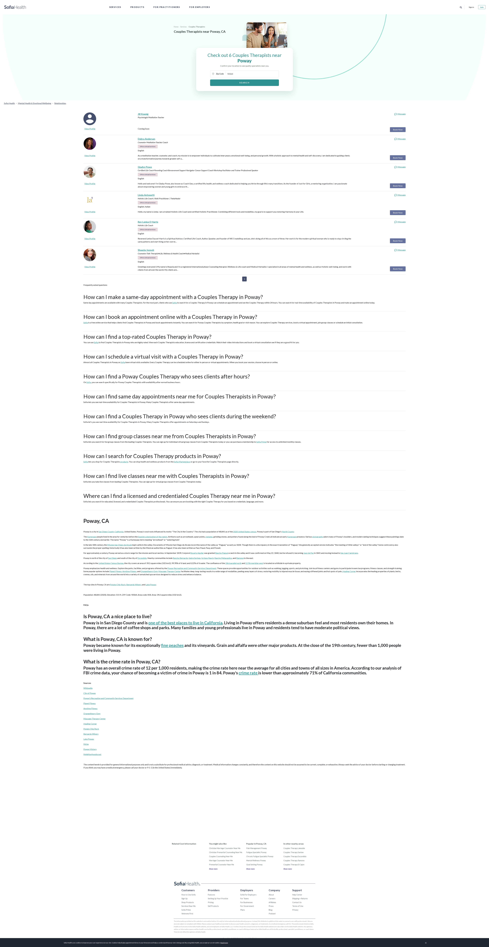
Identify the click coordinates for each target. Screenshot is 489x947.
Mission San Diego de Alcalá (119, 545)
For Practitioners (166, 7)
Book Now (398, 129)
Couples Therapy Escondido (294, 856)
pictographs (317, 536)
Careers (272, 898)
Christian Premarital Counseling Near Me (225, 852)
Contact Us (297, 902)
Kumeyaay (91, 536)
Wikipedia (87, 688)
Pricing (211, 902)
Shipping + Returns (300, 898)
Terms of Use (297, 906)
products (124, 461)
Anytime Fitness (129, 571)
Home (176, 27)
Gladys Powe (145, 167)
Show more (213, 869)
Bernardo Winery (133, 584)
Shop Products (187, 902)
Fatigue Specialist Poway (256, 852)
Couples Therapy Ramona (293, 860)
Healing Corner (349, 571)
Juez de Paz (309, 553)
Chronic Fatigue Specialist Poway (259, 856)
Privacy (295, 910)
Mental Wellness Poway (256, 860)
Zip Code (220, 74)
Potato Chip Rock (118, 584)
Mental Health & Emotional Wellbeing (34, 103)
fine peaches (172, 645)
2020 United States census (244, 531)
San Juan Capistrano (349, 553)
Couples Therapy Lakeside (294, 848)
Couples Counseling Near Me (221, 856)
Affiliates (272, 902)
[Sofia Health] (15, 7)
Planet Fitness (115, 571)
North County (288, 531)
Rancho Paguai (221, 553)
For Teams (244, 898)
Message (401, 114)
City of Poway (89, 693)
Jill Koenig (143, 114)
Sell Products (213, 906)
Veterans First (187, 913)
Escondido (142, 558)
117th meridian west (254, 563)
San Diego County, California (111, 531)
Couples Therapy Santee (293, 852)
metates (209, 536)
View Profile (89, 128)
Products (137, 7)
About (271, 895)
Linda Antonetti (146, 195)
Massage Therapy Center (169, 571)
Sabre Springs (195, 558)
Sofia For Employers (248, 895)
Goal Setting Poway (254, 864)
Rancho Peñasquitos (223, 558)
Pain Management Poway (256, 848)
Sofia (174, 302)
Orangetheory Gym (149, 571)
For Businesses (246, 902)
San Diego (112, 558)
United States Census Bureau (111, 563)
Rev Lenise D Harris (148, 222)
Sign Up (184, 898)
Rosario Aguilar (197, 553)
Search (244, 82)
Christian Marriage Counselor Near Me (224, 848)
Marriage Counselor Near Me (221, 860)
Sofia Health (9, 103)
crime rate (248, 672)
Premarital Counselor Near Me (221, 864)
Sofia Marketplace (182, 461)
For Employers (199, 7)
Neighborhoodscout (92, 754)
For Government (247, 906)
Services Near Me (188, 906)
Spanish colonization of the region (152, 536)
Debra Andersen (146, 139)
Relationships (60, 103)
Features (211, 895)
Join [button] (482, 7)
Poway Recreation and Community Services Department (191, 568)
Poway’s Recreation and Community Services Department (108, 698)
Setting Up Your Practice (218, 898)
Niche (86, 744)
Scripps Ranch (207, 558)
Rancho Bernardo (180, 558)
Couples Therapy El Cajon (293, 864)
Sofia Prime (261, 442)
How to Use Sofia (188, 895)
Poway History (90, 749)
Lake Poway (151, 584)
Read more (224, 943)
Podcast (272, 913)
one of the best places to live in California (185, 622)
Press (271, 906)
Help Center (297, 895)
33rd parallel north (233, 563)
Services (115, 7)
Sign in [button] (471, 7)
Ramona (239, 558)
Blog (270, 910)
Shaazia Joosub (146, 250)
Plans (242, 910)
